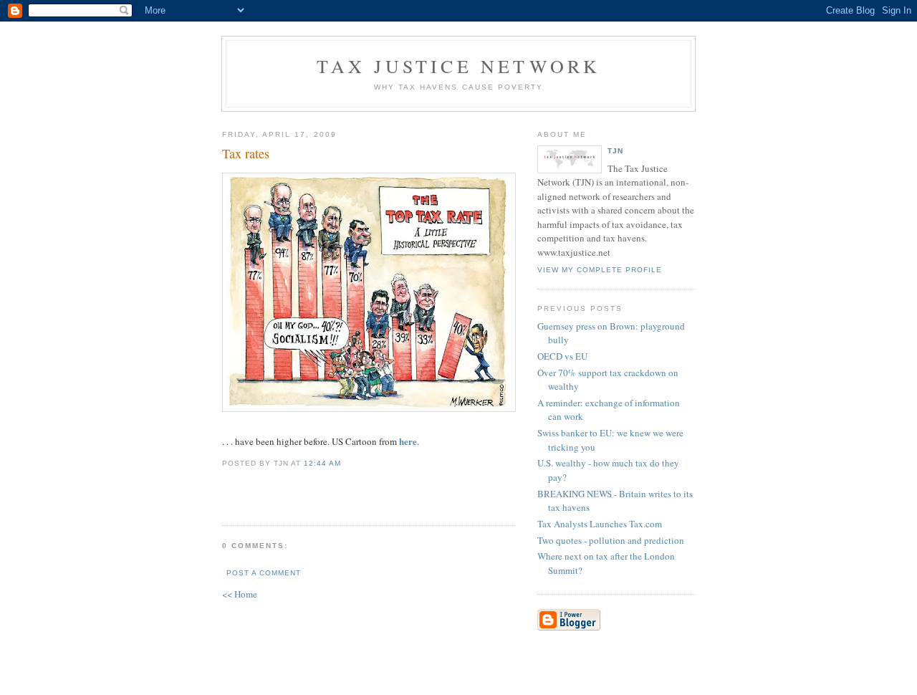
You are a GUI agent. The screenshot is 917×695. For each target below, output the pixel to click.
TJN (615, 151)
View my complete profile (599, 270)
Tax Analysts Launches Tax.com (599, 523)
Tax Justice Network (459, 66)
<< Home (239, 594)
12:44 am (322, 463)
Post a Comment (263, 573)
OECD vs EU (562, 356)
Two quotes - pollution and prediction (610, 540)
